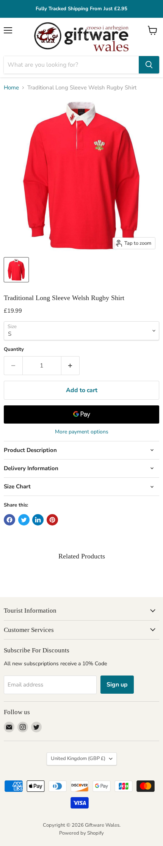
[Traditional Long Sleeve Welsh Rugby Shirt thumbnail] (16, 270)
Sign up (117, 684)
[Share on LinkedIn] (38, 519)
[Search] (149, 64)
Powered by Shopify (81, 833)
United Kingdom (78, 758)
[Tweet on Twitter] (24, 519)
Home (11, 87)
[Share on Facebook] (9, 519)
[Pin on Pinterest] (52, 519)
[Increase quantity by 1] (70, 365)
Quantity (14, 349)
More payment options (81, 432)
